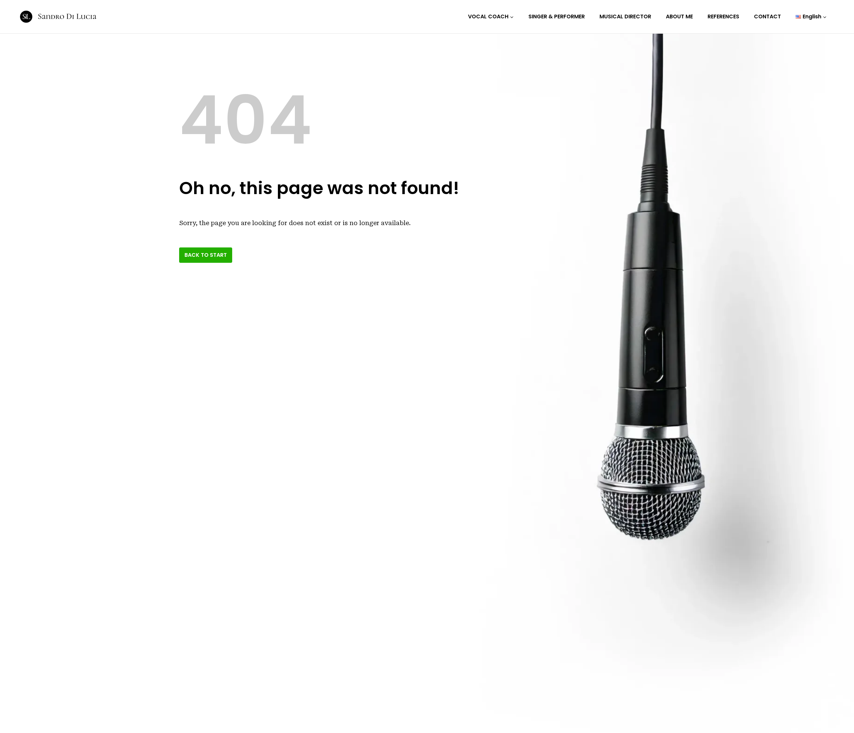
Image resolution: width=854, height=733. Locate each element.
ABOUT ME (679, 16)
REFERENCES (723, 16)
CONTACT (767, 16)
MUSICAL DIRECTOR (625, 16)
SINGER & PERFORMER (556, 16)
